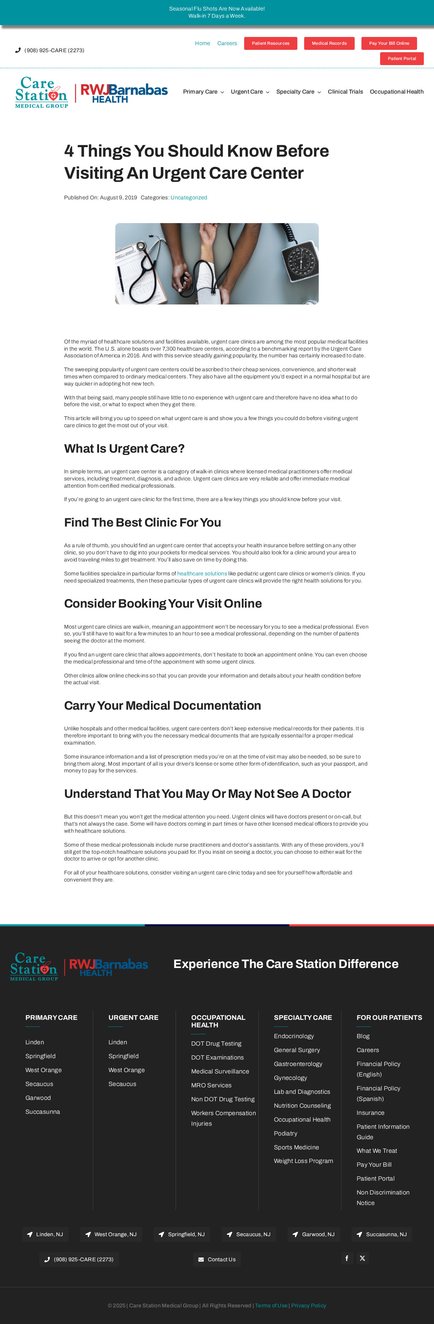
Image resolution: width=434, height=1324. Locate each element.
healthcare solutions (202, 573)
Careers (227, 43)
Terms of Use (272, 1305)
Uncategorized (189, 197)
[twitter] (363, 1258)
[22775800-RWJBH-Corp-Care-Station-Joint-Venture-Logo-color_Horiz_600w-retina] (91, 79)
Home (202, 43)
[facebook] (347, 1258)
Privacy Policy (308, 1305)
